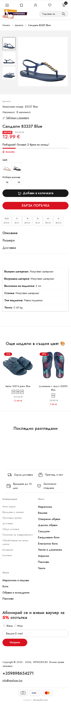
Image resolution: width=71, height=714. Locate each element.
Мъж (20, 626)
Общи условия (10, 529)
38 (7, 182)
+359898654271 (18, 673)
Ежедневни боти (48, 537)
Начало (6, 25)
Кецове (42, 513)
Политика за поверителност (17, 535)
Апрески (43, 556)
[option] (9, 44)
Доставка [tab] (9, 248)
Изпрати (15, 642)
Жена (9, 626)
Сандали (44, 531)
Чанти (41, 568)
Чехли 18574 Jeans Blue (17, 386)
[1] (63, 14)
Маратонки (45, 507)
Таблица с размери (17, 118)
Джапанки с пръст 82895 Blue (53, 388)
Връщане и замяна (13, 512)
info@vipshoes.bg (12, 680)
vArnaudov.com (40, 700)
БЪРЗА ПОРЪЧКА (36, 205)
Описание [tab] (10, 233)
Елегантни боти (48, 544)
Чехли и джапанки (50, 550)
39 (19, 182)
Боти (5, 586)
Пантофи (43, 562)
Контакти (7, 555)
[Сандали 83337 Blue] (43, 61)
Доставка (7, 523)
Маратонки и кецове (15, 580)
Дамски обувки (47, 525)
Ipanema (19, 25)
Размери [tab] (8, 240)
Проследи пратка (12, 518)
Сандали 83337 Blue (39, 25)
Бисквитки (7, 550)
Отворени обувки (49, 519)
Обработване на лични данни (15, 542)
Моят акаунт (9, 506)
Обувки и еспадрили (15, 592)
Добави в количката (38, 193)
